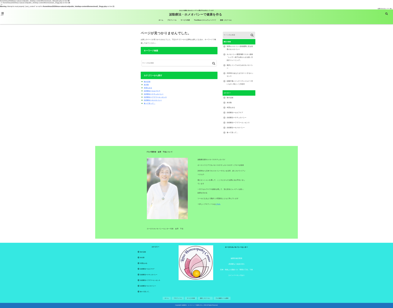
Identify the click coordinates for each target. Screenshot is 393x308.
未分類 (146, 85)
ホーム (161, 20)
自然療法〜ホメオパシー (153, 100)
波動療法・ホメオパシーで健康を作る (195, 14)
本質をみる (148, 88)
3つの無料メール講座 (222, 298)
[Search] (213, 63)
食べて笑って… (149, 103)
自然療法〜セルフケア (152, 91)
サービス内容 (185, 20)
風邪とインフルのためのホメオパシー (240, 66)
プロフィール (172, 20)
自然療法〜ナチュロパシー (153, 94)
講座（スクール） (226, 20)
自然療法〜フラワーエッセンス (155, 97)
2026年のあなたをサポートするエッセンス (240, 74)
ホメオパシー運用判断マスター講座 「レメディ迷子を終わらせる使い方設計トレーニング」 (240, 57)
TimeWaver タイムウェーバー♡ (205, 20)
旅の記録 (147, 81)
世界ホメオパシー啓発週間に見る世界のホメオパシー (240, 47)
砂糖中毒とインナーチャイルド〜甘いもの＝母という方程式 (240, 82)
